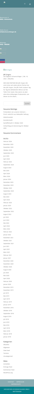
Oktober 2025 (7, 150)
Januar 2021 (7, 258)
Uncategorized (8, 356)
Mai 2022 (6, 223)
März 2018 (6, 331)
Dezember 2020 (8, 261)
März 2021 (6, 252)
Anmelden (6, 364)
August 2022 (7, 214)
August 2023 (7, 194)
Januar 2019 (7, 305)
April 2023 (6, 200)
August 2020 (7, 270)
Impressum (20, 382)
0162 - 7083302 (4, 44)
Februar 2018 (7, 334)
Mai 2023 (6, 197)
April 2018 (6, 328)
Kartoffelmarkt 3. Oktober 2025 (13, 123)
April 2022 (6, 226)
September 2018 (8, 313)
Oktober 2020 (7, 267)
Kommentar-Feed (8, 370)
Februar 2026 (7, 141)
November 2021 (8, 238)
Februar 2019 (7, 302)
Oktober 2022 (7, 208)
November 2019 (8, 290)
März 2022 (6, 229)
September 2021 (8, 243)
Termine (6, 353)
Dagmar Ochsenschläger (14, 76)
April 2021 (6, 249)
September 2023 (8, 191)
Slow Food (6, 350)
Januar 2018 (7, 337)
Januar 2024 (7, 179)
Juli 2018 (6, 319)
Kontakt (11, 382)
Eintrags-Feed (7, 367)
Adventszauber (8, 117)
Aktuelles (11, 79)
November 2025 (8, 147)
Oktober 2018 (7, 310)
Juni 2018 (6, 322)
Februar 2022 (7, 232)
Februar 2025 (7, 162)
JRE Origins (7, 75)
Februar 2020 (7, 281)
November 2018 (8, 307)
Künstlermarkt (7, 120)
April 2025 (6, 159)
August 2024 (7, 168)
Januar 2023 (7, 205)
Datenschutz (16, 384)
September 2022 (8, 211)
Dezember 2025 (8, 144)
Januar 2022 (7, 235)
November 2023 (8, 185)
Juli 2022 (6, 217)
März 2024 (6, 176)
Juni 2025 (6, 156)
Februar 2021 (7, 255)
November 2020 (8, 264)
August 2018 (7, 316)
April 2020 (6, 278)
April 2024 (6, 173)
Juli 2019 (6, 293)
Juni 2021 (6, 246)
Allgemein (6, 347)
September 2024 (8, 165)
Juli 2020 (6, 273)
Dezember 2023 (8, 182)
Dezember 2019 (8, 287)
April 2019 (6, 299)
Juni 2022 (6, 220)
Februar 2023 (7, 202)
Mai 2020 (6, 275)
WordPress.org (8, 373)
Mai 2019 (6, 296)
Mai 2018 (6, 325)
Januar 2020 (7, 284)
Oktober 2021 (7, 240)
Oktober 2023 (7, 188)
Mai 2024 (6, 170)
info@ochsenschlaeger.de (8, 32)
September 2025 (8, 153)
